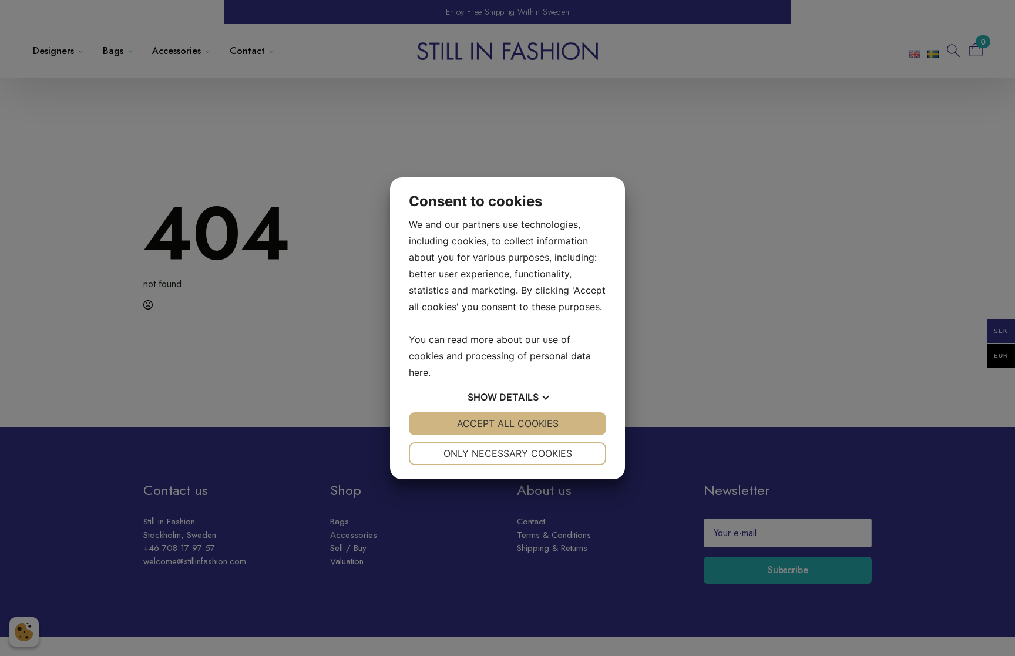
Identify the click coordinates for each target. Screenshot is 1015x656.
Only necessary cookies (507, 453)
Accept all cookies (508, 423)
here (418, 372)
